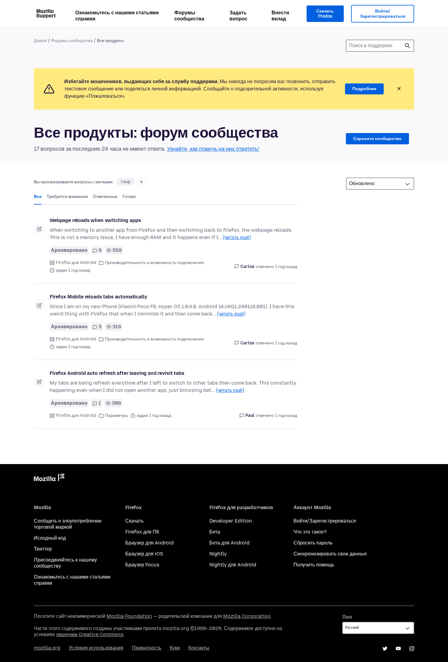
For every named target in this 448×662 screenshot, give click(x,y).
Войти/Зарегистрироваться (382, 14)
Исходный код (50, 538)
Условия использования (96, 648)
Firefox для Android (76, 262)
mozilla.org (47, 648)
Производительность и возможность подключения (154, 262)
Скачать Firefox (325, 14)
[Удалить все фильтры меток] (141, 182)
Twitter (384, 648)
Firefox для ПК (142, 532)
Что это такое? (310, 532)
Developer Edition (230, 521)
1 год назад (286, 266)
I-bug (125, 182)
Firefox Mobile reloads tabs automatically (98, 297)
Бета (214, 532)
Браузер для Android (149, 543)
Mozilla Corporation (247, 616)
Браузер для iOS (144, 554)
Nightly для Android (232, 565)
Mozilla (49, 479)
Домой (40, 40)
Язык (347, 616)
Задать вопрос (238, 16)
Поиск (407, 46)
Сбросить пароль (312, 543)
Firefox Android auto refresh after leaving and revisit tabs (117, 373)
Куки (175, 648)
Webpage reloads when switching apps (95, 220)
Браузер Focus (142, 565)
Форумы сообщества (189, 16)
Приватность (146, 648)
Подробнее (364, 88)
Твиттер (43, 549)
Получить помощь (313, 565)
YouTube (398, 648)
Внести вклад (280, 16)
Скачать (134, 521)
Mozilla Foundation (129, 616)
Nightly (218, 554)
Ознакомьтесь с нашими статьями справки (117, 16)
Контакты (198, 648)
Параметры (116, 415)
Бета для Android (229, 543)
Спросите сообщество (377, 138)
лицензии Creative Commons (89, 634)
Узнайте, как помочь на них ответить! (213, 149)
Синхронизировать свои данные (330, 554)
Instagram (411, 648)
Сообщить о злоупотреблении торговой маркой (67, 524)
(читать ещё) (237, 237)
